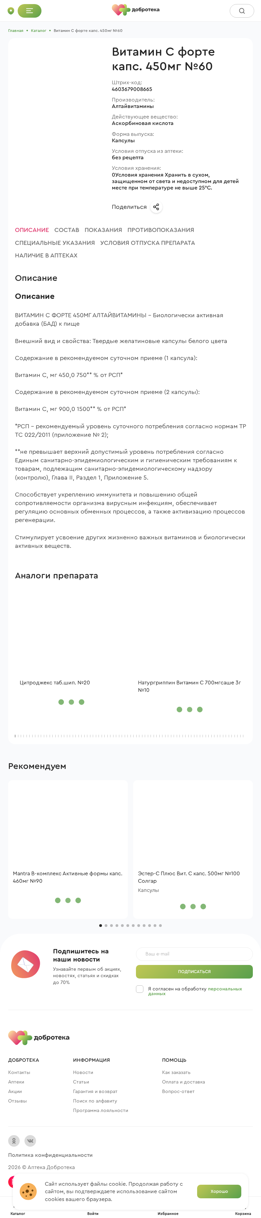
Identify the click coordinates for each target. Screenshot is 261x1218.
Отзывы (17, 1101)
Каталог (38, 31)
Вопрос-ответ (178, 1091)
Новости (83, 1072)
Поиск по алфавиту (95, 1101)
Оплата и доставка (183, 1082)
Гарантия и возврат (95, 1091)
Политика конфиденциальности (50, 1155)
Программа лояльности (100, 1110)
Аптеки (16, 1082)
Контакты (19, 1072)
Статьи (81, 1082)
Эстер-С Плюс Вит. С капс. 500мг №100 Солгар (189, 877)
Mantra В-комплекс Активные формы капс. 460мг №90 (67, 877)
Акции (15, 1091)
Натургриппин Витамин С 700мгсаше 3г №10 (189, 686)
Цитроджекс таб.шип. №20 (55, 682)
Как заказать (176, 1072)
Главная (15, 31)
